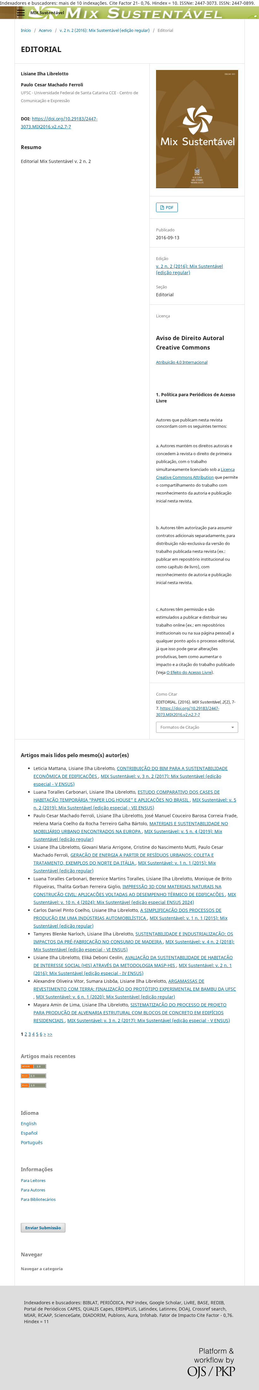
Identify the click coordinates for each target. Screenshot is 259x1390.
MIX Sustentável (47, 12)
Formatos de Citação (179, 727)
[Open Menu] (21, 12)
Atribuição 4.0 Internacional (182, 362)
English (29, 1123)
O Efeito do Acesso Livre (188, 672)
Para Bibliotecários (38, 1199)
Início (26, 30)
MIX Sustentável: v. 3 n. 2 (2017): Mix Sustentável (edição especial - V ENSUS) (148, 1020)
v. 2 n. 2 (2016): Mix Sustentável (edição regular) (105, 30)
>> (49, 1034)
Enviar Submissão (43, 1228)
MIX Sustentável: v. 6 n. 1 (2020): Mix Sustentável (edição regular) (105, 997)
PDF (169, 207)
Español (29, 1133)
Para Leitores (33, 1180)
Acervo (45, 30)
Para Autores (33, 1190)
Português (32, 1142)
